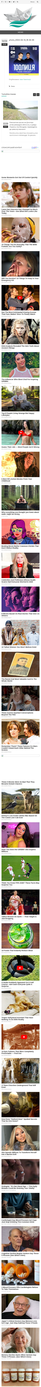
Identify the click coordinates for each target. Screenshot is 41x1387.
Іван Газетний (25, 79)
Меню (32, 2)
